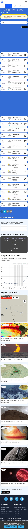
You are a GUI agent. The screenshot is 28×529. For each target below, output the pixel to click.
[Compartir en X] (4, 211)
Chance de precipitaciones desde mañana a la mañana (15, 16)
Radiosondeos (17, 515)
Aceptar (21, 526)
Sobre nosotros (5, 507)
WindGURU (22, 6)
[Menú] (26, 2)
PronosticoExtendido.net (20, 509)
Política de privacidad (10, 526)
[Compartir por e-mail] (10, 211)
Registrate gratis (5, 513)
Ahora (2, 6)
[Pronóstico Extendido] (2, 2)
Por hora (8, 6)
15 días (15, 6)
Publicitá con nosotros (7, 511)
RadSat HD (16, 511)
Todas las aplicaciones (20, 507)
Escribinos (3, 509)
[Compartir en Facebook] (1, 211)
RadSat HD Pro (18, 513)
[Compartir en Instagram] (7, 211)
